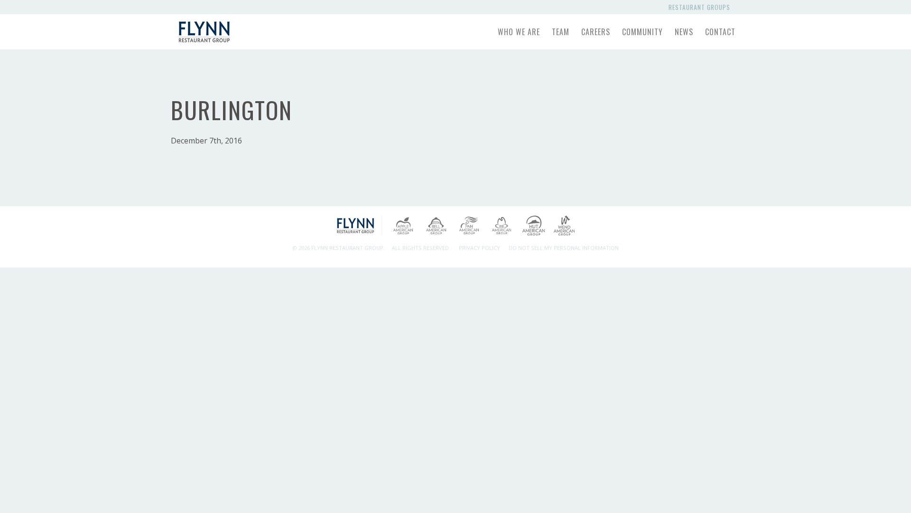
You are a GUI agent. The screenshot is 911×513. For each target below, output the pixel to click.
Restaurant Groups (701, 7)
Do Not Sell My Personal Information (564, 247)
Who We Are (519, 32)
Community (642, 32)
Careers (595, 32)
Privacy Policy (479, 247)
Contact (720, 32)
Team (560, 32)
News (684, 32)
